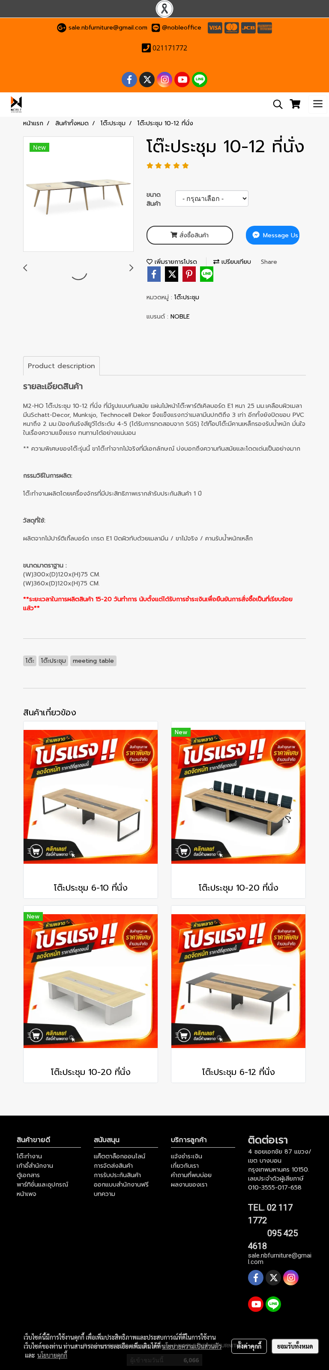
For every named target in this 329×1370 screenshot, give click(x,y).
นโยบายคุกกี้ (52, 1355)
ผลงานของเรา (189, 1184)
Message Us (279, 235)
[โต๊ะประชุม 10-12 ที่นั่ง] (78, 194)
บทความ (104, 1194)
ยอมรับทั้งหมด (295, 1346)
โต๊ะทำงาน (29, 1156)
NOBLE (180, 316)
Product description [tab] (61, 366)
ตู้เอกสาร (28, 1175)
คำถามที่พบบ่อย (191, 1175)
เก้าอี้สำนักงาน (35, 1165)
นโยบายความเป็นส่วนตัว (191, 1346)
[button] (275, 104)
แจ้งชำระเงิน (186, 1156)
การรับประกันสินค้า (117, 1175)
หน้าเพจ (26, 1194)
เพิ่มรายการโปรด (175, 261)
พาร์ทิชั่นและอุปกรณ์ (42, 1184)
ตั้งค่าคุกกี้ (249, 1346)
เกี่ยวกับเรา (185, 1165)
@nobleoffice (181, 27)
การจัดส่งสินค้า (113, 1165)
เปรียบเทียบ (235, 261)
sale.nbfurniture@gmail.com (108, 27)
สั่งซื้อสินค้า (193, 235)
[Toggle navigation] (317, 104)
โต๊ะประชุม (186, 297)
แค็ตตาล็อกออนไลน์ (119, 1156)
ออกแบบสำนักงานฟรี (121, 1184)
